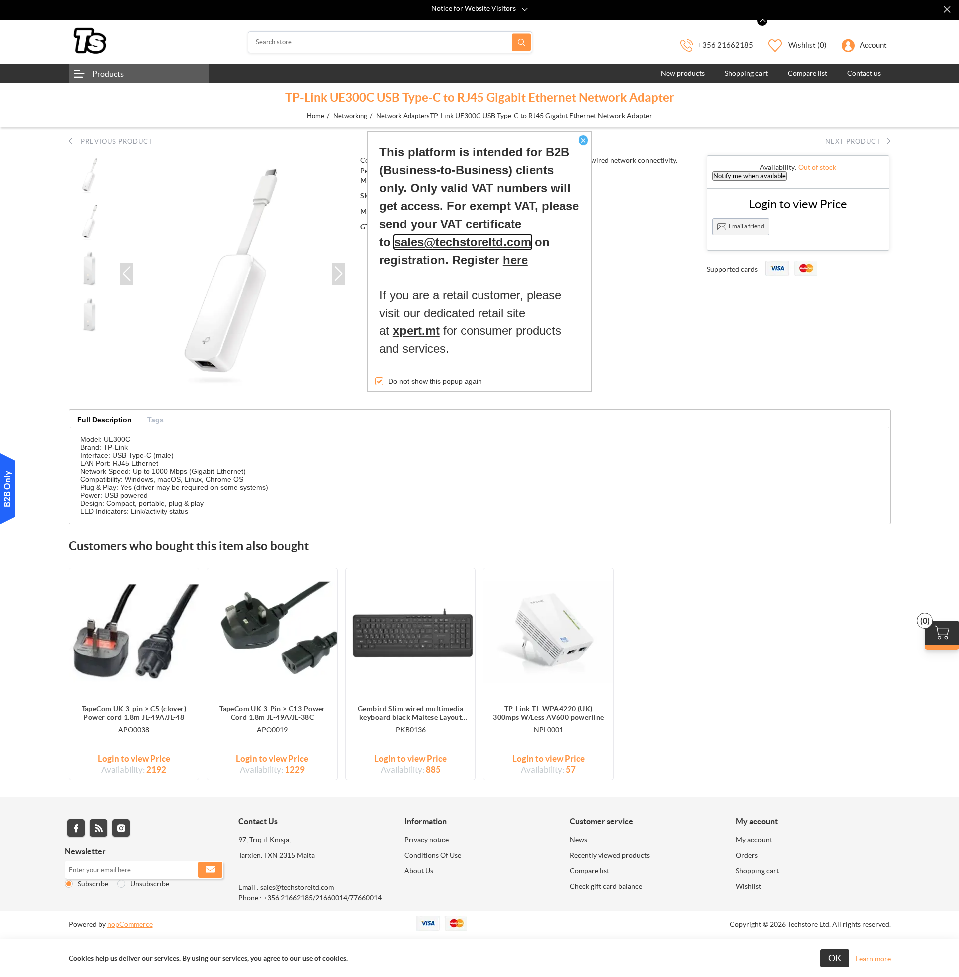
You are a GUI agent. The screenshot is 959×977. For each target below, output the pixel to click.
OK (834, 958)
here (515, 260)
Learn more (873, 959)
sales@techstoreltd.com (462, 242)
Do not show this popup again (435, 381)
